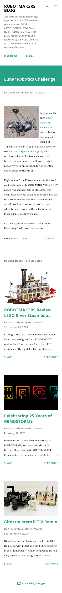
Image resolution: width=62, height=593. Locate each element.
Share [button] (50, 238)
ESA (16, 238)
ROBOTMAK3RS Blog (19, 8)
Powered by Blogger (33, 583)
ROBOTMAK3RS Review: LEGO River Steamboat (28, 312)
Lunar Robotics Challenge (46, 122)
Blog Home (10, 55)
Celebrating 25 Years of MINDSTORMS (28, 418)
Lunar (23, 238)
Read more (51, 357)
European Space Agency (22, 151)
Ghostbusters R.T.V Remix (30, 522)
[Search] (47, 6)
